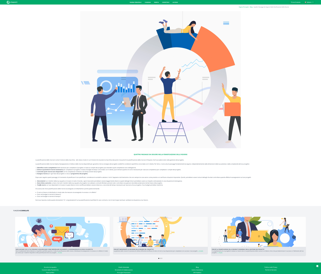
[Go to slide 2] (160, 258)
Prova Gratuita (295, 2)
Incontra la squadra (50, 267)
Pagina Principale (244, 7)
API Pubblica (197, 272)
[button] (317, 266)
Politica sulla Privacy (270, 267)
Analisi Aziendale (123, 267)
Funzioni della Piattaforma (50, 270)
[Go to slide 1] (158, 258)
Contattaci (165, 2)
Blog (251, 7)
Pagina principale (135, 2)
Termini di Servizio (271, 270)
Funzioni (148, 2)
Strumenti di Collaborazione (124, 270)
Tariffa (156, 2)
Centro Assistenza (197, 270)
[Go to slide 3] (161, 258)
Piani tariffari (50, 272)
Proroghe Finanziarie (123, 272)
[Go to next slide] (294, 237)
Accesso (175, 2)
